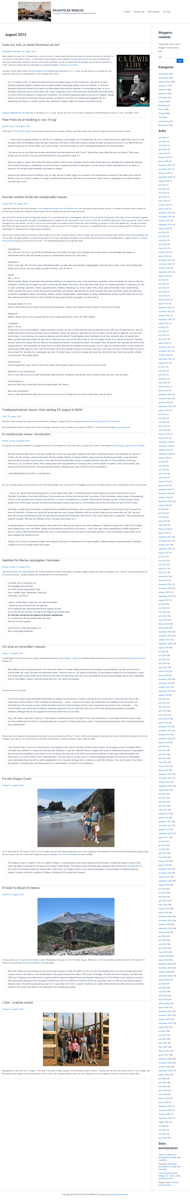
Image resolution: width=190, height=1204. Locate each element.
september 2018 (165, 501)
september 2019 (165, 454)
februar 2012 (164, 814)
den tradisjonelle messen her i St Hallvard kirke (58, 208)
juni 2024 (162, 236)
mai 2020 (162, 422)
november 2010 (165, 873)
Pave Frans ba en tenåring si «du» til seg (29, 119)
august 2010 (164, 885)
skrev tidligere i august (68, 658)
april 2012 (163, 806)
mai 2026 (162, 145)
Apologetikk (7, 51)
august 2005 (164, 1122)
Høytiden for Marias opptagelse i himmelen (31, 560)
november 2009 (165, 920)
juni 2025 (162, 189)
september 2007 (165, 1023)
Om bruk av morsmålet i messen (24, 646)
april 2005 (163, 1138)
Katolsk (5, 126)
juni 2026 (162, 141)
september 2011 (165, 833)
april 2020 (163, 426)
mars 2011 (163, 857)
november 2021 (165, 351)
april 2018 (163, 521)
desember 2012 (165, 774)
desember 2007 (165, 1011)
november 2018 (165, 493)
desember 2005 (165, 1106)
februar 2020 (164, 434)
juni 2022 (162, 331)
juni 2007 (162, 1035)
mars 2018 (163, 525)
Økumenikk (163, 125)
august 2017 (164, 553)
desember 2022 (165, 307)
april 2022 (163, 339)
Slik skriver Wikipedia (68, 854)
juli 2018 (162, 509)
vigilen (15, 572)
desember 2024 (165, 213)
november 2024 (165, 216)
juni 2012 (162, 798)
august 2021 (164, 363)
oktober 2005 (164, 1114)
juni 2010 (162, 893)
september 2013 (165, 738)
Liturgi (4, 204)
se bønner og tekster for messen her (105, 421)
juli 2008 (162, 984)
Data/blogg (163, 78)
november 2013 (165, 731)
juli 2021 (162, 367)
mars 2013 (163, 762)
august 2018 (164, 505)
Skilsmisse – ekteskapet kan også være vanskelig (170, 1157)
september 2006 (165, 1071)
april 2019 (163, 474)
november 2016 (165, 588)
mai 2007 (162, 1039)
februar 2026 (164, 157)
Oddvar (162, 1155)
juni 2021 (162, 371)
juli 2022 (162, 327)
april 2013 (163, 758)
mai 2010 (162, 897)
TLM (10, 204)
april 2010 (163, 901)
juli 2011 (162, 841)
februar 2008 (164, 1003)
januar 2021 (163, 390)
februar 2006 (164, 1098)
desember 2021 (165, 347)
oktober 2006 (164, 1067)
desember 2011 (165, 821)
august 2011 (163, 837)
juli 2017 (162, 557)
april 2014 (163, 711)
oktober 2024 (164, 220)
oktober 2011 (164, 829)
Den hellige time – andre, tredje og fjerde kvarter (170, 1176)
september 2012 (165, 786)
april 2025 (163, 197)
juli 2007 (162, 1031)
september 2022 (165, 319)
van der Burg (164, 121)
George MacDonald (79, 59)
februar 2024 (164, 252)
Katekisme (163, 90)
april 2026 (163, 149)
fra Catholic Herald (23, 131)
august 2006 (164, 1075)
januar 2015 (163, 675)
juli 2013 (162, 746)
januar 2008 (164, 1007)
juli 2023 (162, 280)
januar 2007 (163, 1055)
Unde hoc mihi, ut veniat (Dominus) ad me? (31, 44)
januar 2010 (163, 912)
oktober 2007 (164, 1019)
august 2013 (164, 742)
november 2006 (165, 1063)
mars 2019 (163, 477)
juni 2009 (162, 940)
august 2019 (164, 458)
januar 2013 (163, 770)
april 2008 (163, 995)
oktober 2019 (164, 450)
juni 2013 (162, 750)
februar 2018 (164, 529)
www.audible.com (38, 71)
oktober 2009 (164, 924)
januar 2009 (164, 960)
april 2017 (163, 568)
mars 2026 (163, 153)
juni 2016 (162, 608)
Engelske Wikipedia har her (13, 113)
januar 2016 (163, 628)
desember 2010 (165, 869)
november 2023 (165, 264)
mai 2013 (162, 754)
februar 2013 (164, 766)
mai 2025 (162, 193)
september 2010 (165, 881)
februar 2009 (164, 956)
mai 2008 (162, 991)
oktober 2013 (164, 734)
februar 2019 (164, 481)
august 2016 (164, 600)
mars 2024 (163, 248)
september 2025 (165, 177)
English (127, 12)
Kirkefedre (163, 97)
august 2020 (164, 410)
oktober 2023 (164, 268)
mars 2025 (163, 201)
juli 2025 (162, 185)
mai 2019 (162, 470)
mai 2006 (162, 1086)
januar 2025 (164, 209)
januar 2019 (163, 485)
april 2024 (163, 244)
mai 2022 (162, 335)
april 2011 (162, 853)
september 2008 (165, 976)
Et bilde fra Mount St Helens (21, 888)
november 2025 (165, 169)
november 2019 (165, 446)
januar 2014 (163, 723)
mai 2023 (162, 288)
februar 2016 (164, 624)
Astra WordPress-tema (118, 1194)
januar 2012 (163, 818)
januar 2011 (163, 865)
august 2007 (164, 1027)
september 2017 (165, 549)
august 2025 (164, 181)
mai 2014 (162, 707)
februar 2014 (164, 719)
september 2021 (165, 359)
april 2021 (163, 379)
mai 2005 (162, 1134)
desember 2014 (165, 679)
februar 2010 (164, 908)
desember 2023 (165, 260)
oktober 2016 (164, 592)
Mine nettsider (154, 12)
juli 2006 (162, 1078)
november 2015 (165, 636)
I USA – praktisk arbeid (17, 1002)
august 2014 (164, 695)
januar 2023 (164, 303)
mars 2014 (163, 715)
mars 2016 (163, 620)
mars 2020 (163, 430)
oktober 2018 (164, 497)
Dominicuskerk (118, 445)
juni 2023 (162, 284)
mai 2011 (162, 849)
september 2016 (165, 596)
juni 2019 (162, 466)
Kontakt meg (139, 12)
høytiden (30, 572)
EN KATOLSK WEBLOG (68, 10)
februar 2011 (164, 861)
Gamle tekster (164, 82)
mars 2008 (163, 999)
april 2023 (163, 292)
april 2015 (163, 663)
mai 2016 (162, 612)
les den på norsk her (135, 658)
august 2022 (164, 323)
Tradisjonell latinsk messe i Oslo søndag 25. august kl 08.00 (42, 409)
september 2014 (165, 691)
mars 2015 (163, 667)
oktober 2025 (164, 173)
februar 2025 (164, 205)
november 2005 (165, 1110)
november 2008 (165, 968)
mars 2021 (163, 383)
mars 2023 (163, 296)
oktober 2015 (164, 640)
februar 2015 (164, 671)
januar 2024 (164, 256)
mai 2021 (162, 375)
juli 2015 (162, 651)
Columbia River (133, 866)
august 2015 (164, 647)
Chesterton (64, 65)
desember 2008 (165, 964)
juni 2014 (162, 703)
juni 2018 (162, 513)
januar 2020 (164, 438)
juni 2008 (162, 988)
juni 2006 (162, 1082)
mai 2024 (162, 240)
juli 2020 (162, 414)
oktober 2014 (164, 687)
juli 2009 (162, 936)
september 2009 (165, 928)
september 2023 (165, 272)
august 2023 (164, 276)
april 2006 (163, 1090)
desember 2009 (165, 916)
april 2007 (163, 1043)
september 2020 (165, 406)
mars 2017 (163, 572)
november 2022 (165, 311)
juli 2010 (162, 889)
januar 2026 (164, 161)
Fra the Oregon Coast (16, 778)
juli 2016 (162, 604)
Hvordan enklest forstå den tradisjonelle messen (34, 197)
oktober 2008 (164, 972)
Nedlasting (163, 105)
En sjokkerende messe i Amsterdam (26, 434)
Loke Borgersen (165, 1173)
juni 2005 (162, 1130)
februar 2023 (164, 300)
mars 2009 (163, 952)
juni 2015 (162, 655)
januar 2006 (164, 1102)
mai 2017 (162, 564)
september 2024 (165, 224)
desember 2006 (165, 1059)
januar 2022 (164, 343)
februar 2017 (164, 576)
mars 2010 (163, 904)
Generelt (16, 51)
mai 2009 (162, 944)
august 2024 (164, 228)
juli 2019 (162, 462)
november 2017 (165, 541)
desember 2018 (165, 489)
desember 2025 (165, 165)
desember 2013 (165, 727)
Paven (11, 126)
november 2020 (165, 398)
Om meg (166, 12)
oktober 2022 (164, 315)
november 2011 (165, 825)
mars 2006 (163, 1094)
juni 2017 (162, 560)
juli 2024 (162, 232)
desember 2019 (165, 442)
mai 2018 (162, 517)
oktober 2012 (164, 782)
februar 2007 (164, 1051)
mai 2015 (162, 659)
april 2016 (163, 616)
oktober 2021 (164, 355)
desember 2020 (165, 394)
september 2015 (165, 644)
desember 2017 (165, 537)
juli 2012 (162, 794)
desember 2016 (165, 584)
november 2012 (165, 778)
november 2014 (165, 683)
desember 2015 (165, 632)
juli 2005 (162, 1126)
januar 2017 (163, 580)
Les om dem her (123, 427)
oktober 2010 (164, 877)
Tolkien (75, 65)
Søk (160, 57)
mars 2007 (163, 1047)
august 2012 (164, 790)
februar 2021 (164, 387)
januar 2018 (163, 533)
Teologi (162, 113)
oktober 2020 (164, 402)
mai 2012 (162, 802)
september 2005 (165, 1118)
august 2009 (164, 932)
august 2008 (164, 980)
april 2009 (163, 948)
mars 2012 (163, 810)
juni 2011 (162, 845)
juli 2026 (162, 137)
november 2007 (165, 1015)
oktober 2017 (164, 545)
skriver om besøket (136, 445)
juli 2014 (162, 699)
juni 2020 (162, 418)
